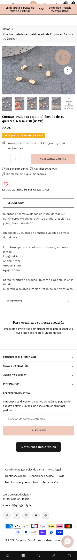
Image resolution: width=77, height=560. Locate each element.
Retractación (50, 482)
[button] (68, 70)
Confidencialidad (15, 475)
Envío (61, 475)
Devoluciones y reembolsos (21, 482)
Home (6, 29)
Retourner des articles (38, 447)
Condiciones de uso (42, 475)
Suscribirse (38, 430)
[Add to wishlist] (6, 184)
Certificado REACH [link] (45, 168)
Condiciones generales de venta (24, 469)
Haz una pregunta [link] (17, 168)
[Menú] (23, 555)
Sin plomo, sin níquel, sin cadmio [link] (26, 174)
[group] (38, 70)
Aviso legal (54, 469)
